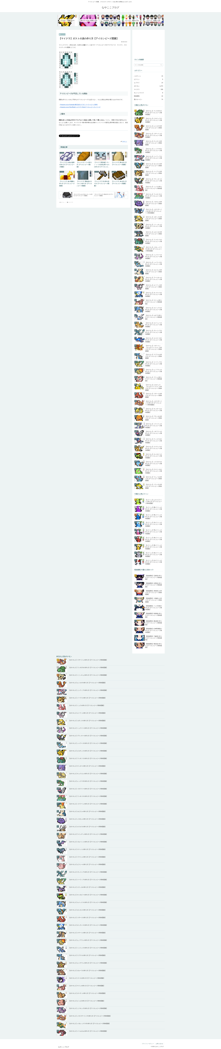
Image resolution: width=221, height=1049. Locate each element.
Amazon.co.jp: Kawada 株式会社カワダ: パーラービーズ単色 (79, 104)
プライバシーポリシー (148, 1043)
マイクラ (63, 34)
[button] (161, 65)
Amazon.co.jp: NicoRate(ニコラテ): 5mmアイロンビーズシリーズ (80, 107)
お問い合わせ (159, 1043)
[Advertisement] (148, 44)
